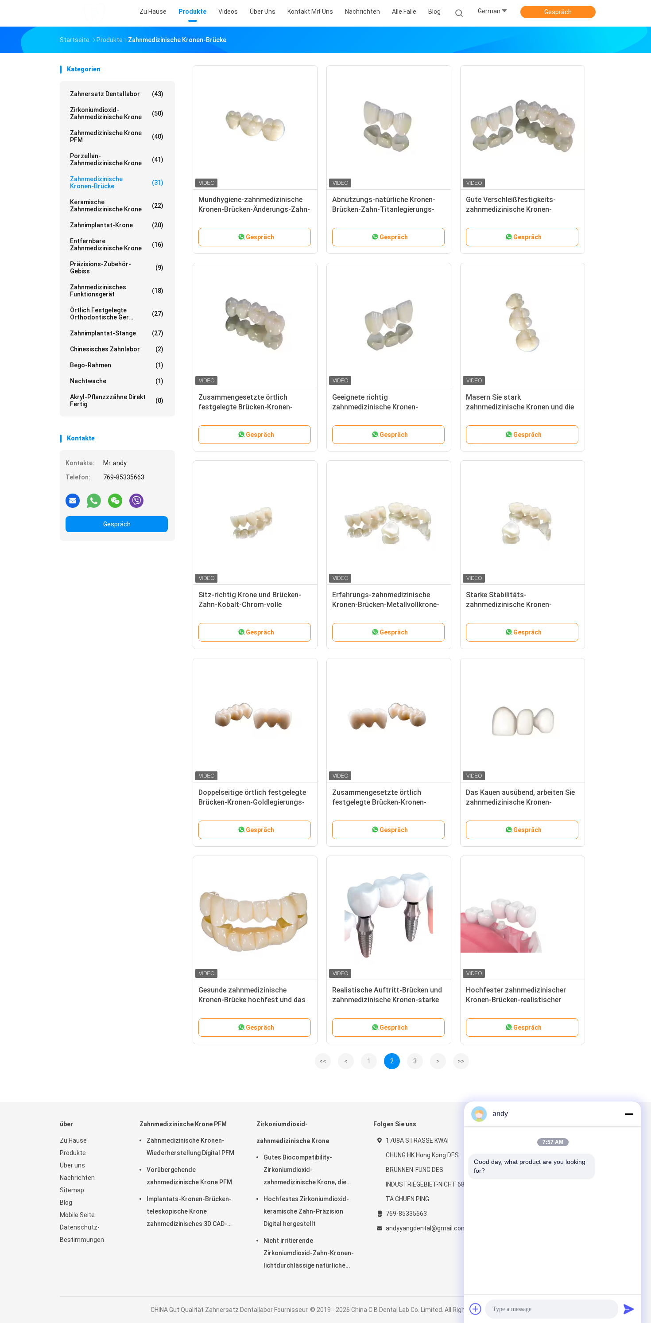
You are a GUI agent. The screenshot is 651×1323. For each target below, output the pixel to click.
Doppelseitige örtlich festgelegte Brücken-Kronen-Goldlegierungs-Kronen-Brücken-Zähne (252, 802)
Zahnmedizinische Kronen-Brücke (116, 182)
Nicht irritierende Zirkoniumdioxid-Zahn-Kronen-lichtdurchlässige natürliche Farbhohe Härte (309, 1254)
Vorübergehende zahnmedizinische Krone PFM (189, 1176)
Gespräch (558, 12)
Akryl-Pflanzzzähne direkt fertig (116, 400)
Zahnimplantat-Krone (116, 225)
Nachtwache (116, 381)
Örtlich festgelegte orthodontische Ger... (116, 314)
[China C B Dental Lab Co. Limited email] (73, 500)
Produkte (73, 1152)
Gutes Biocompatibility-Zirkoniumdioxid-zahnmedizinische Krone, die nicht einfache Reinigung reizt (306, 1171)
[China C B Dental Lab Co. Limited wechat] (115, 500)
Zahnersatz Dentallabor (116, 93)
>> (461, 1061)
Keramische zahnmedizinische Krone (116, 205)
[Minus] (629, 1114)
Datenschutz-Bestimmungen (82, 1233)
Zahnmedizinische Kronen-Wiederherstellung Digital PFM (190, 1146)
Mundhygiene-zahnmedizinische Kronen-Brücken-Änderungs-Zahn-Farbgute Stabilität (254, 209)
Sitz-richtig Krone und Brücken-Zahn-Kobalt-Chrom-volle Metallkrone (249, 605)
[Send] (629, 1309)
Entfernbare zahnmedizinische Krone (116, 244)
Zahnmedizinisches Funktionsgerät (116, 291)
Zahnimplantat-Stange (116, 333)
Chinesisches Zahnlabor (116, 349)
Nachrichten (77, 1177)
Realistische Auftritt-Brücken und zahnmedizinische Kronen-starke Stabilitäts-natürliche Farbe (387, 1000)
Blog (66, 1202)
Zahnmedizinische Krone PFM (116, 136)
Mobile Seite (77, 1214)
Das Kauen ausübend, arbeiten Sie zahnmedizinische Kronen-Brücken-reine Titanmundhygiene (520, 802)
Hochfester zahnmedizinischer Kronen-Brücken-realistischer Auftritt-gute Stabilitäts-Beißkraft (522, 1000)
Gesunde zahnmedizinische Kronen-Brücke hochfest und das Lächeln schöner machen (252, 1000)
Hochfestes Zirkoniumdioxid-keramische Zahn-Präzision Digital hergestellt (306, 1211)
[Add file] (475, 1309)
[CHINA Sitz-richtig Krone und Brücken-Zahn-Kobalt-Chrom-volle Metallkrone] (255, 523)
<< (322, 1061)
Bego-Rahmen (116, 365)
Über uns (72, 1165)
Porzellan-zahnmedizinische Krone (116, 159)
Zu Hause (73, 1140)
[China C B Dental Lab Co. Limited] (94, 13)
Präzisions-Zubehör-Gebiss (116, 268)
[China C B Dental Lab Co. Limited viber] (136, 500)
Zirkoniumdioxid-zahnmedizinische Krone (116, 113)
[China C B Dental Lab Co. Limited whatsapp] (94, 500)
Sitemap (72, 1190)
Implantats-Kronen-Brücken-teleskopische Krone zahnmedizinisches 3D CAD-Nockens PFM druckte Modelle (191, 1212)
